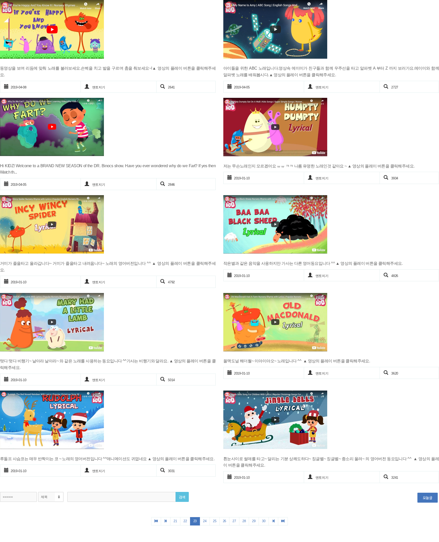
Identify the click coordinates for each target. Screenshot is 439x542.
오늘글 (427, 497)
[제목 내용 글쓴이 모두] (51, 497)
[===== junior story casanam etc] (18, 497)
